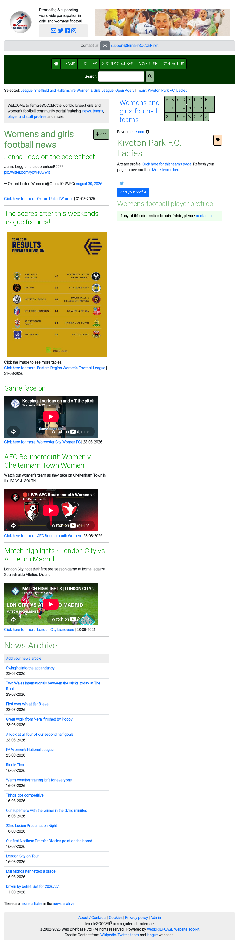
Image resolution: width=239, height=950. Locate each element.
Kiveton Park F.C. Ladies (167, 90)
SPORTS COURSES (117, 64)
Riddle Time (15, 765)
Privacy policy (136, 917)
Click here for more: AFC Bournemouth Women (42, 536)
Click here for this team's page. (167, 164)
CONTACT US (173, 64)
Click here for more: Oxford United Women (38, 199)
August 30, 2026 (89, 184)
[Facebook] (67, 30)
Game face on (25, 388)
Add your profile (133, 192)
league (152, 935)
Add (103, 134)
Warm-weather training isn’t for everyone (39, 780)
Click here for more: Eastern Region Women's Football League (54, 368)
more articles (31, 903)
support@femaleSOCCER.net (134, 45)
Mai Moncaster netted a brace (31, 871)
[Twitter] (60, 30)
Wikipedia (108, 935)
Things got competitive (25, 795)
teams (98, 111)
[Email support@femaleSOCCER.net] (53, 30)
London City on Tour (22, 856)
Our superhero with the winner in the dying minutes (46, 810)
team (134, 935)
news (86, 111)
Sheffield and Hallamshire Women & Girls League (74, 90)
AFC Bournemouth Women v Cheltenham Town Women (47, 461)
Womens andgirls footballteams (140, 111)
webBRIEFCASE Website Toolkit (173, 929)
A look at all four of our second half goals (40, 734)
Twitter (123, 935)
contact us (204, 216)
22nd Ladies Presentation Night (31, 825)
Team (141, 90)
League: (27, 90)
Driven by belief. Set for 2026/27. (33, 886)
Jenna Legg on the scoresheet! (50, 157)
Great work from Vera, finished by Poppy (39, 719)
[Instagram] (73, 30)
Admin (156, 917)
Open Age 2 (124, 90)
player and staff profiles (27, 116)
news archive (63, 903)
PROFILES (88, 64)
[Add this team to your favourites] (217, 140)
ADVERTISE (147, 64)
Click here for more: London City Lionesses (39, 629)
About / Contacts (92, 917)
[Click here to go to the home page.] (21, 22)
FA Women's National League (30, 749)
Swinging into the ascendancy (30, 668)
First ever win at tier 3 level (27, 704)
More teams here (166, 169)
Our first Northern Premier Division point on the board (49, 841)
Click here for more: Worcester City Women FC (42, 442)
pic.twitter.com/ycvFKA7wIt (27, 172)
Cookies (116, 917)
